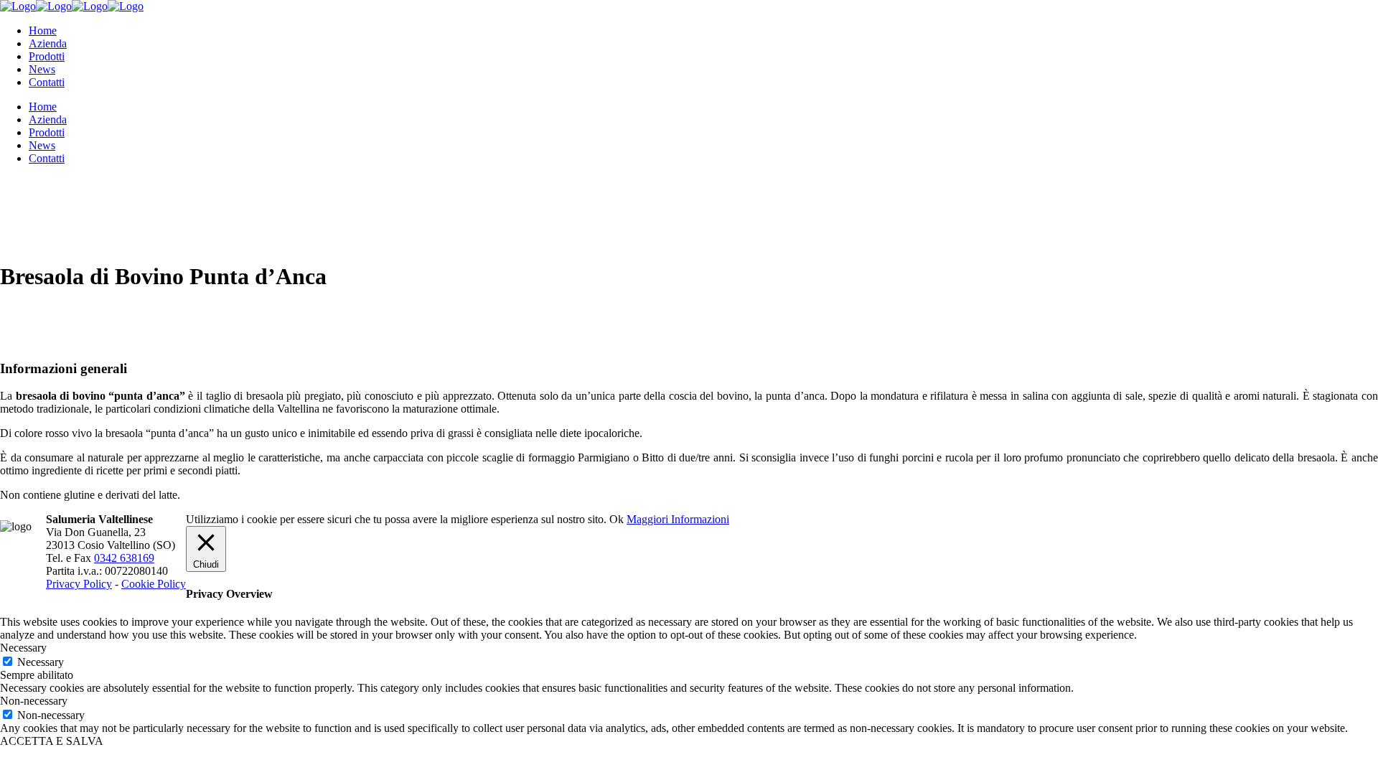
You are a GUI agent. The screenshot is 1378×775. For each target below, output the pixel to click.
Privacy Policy (79, 584)
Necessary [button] (23, 648)
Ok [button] (616, 519)
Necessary (40, 662)
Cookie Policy (153, 584)
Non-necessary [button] (33, 701)
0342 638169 (124, 558)
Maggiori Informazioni (678, 519)
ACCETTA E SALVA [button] (51, 741)
